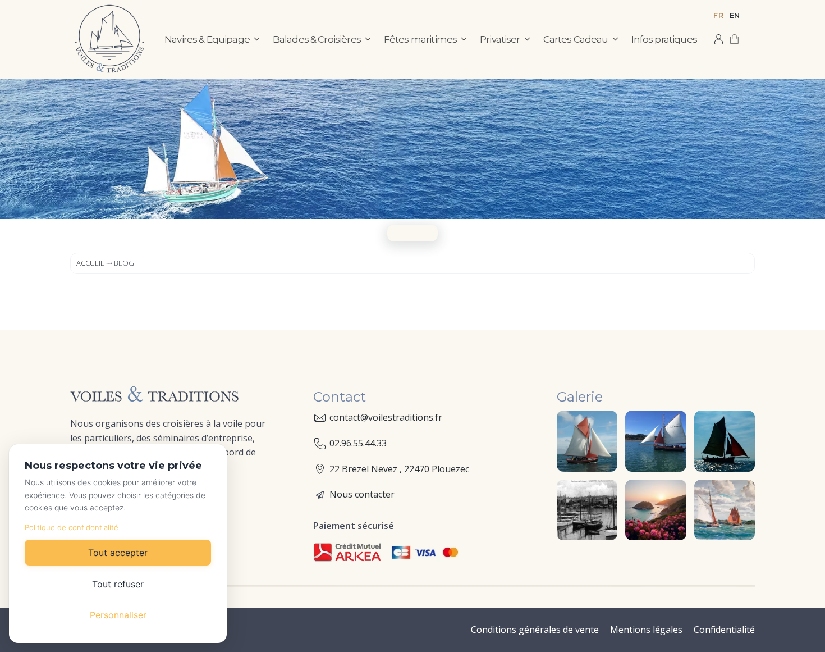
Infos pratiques (664, 39)
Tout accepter (118, 552)
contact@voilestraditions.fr (385, 417)
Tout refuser (118, 584)
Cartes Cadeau (575, 39)
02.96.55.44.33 (358, 443)
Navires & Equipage (207, 39)
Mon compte (719, 39)
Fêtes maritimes (420, 39)
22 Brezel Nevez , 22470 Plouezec (399, 469)
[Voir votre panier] (734, 39)
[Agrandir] (602, 425)
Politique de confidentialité (71, 527)
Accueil (90, 263)
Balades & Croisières (317, 39)
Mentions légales (646, 629)
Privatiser (500, 39)
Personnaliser (118, 615)
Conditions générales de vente (535, 629)
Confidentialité (724, 629)
